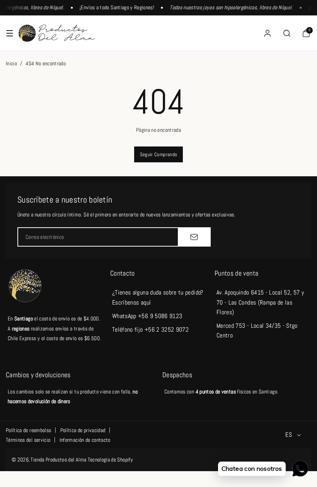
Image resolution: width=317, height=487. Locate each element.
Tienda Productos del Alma (58, 459)
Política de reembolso (28, 430)
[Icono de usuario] (267, 33)
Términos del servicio (28, 439)
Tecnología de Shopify (110, 459)
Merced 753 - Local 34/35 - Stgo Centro (257, 330)
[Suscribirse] (194, 237)
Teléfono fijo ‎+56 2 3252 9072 (150, 329)
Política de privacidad (83, 430)
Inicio (11, 63)
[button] (9, 33)
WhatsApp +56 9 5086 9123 (147, 316)
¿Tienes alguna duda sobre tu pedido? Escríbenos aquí (157, 297)
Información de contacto (85, 439)
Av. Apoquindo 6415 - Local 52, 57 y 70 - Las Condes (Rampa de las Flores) (260, 302)
